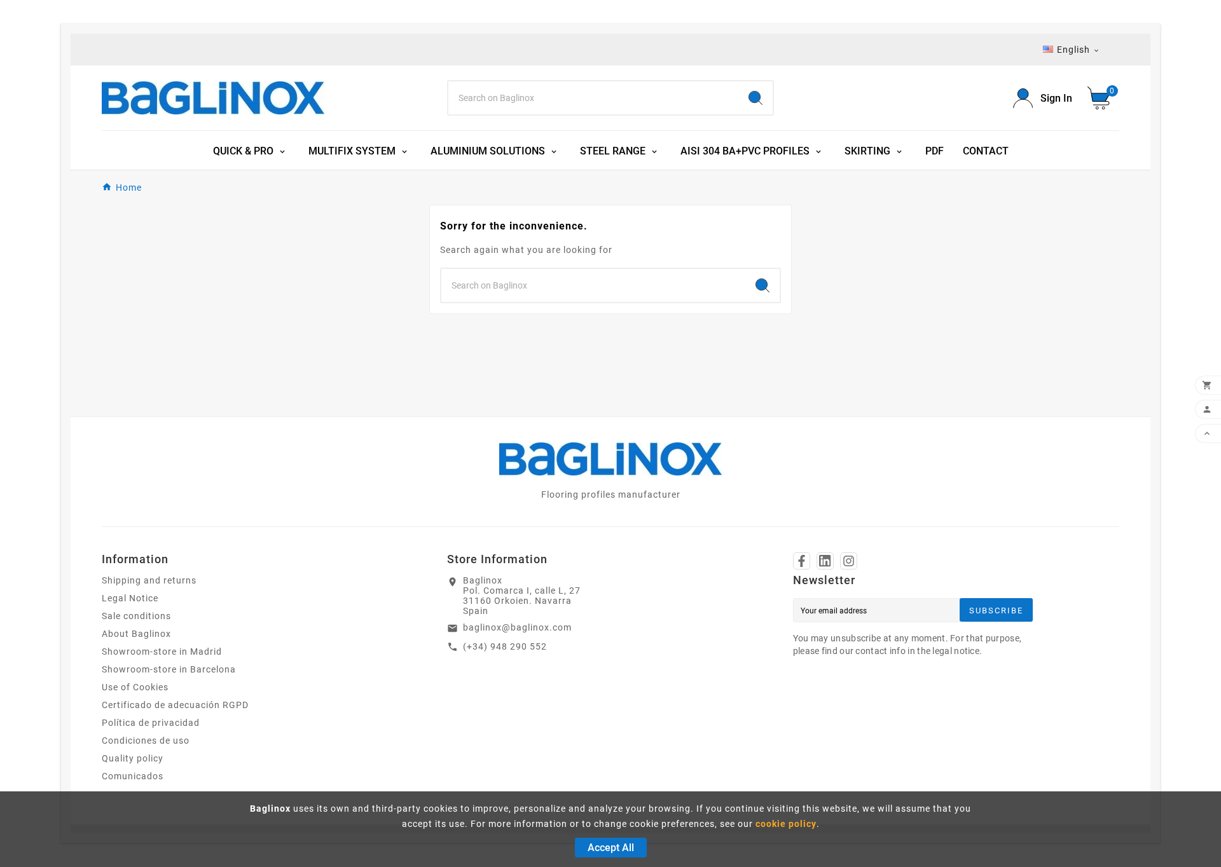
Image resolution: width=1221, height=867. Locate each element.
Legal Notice (130, 598)
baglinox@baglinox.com (517, 627)
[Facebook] (802, 561)
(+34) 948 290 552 (505, 646)
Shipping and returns (149, 580)
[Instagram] (849, 561)
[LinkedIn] (825, 561)
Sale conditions (136, 616)
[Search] (755, 98)
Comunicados (132, 776)
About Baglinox (136, 634)
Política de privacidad (151, 723)
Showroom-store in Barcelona (169, 669)
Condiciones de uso (146, 740)
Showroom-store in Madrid (162, 651)
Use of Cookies (135, 687)
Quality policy (132, 758)
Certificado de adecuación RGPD (175, 705)
